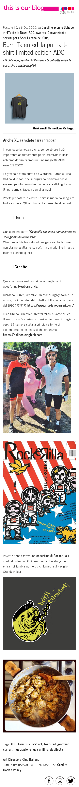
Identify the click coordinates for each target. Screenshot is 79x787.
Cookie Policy (12, 769)
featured (50, 744)
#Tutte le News (16, 32)
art (40, 744)
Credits (62, 764)
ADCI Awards (37, 32)
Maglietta (56, 749)
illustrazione (22, 749)
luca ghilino (40, 749)
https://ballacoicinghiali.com (22, 334)
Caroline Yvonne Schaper (58, 27)
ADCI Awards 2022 (24, 744)
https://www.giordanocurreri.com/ (50, 305)
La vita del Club (37, 37)
